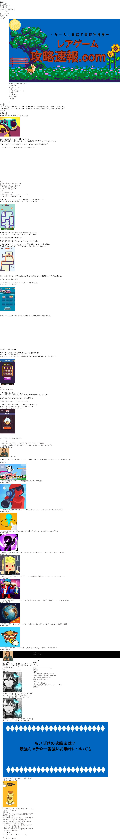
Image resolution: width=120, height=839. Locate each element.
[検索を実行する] (50, 668)
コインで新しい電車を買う (9, 187)
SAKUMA (12, 456)
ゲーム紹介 (3, 4)
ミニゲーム (3, 11)
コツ (1, 190)
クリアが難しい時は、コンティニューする (14, 194)
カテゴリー (6, 834)
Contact (2, 18)
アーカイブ (6, 838)
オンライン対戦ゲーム (7, 9)
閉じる (36, 670)
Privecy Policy (38, 654)
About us (36, 652)
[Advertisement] (52, 165)
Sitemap (2, 17)
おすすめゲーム (5, 6)
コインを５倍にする (6, 192)
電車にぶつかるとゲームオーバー (11, 185)
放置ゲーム (3, 7)
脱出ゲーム (3, 15)
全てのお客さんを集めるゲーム (10, 183)
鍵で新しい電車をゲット (8, 189)
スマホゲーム (4, 13)
